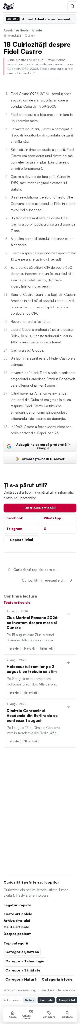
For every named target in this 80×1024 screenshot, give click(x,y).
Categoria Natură (20, 979)
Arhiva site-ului (17, 920)
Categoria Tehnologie (24, 961)
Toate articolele (17, 602)
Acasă (8, 30)
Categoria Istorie (57, 979)
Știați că (46, 648)
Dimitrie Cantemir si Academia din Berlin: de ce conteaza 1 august (32, 715)
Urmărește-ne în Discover (43, 459)
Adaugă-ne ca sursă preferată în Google (43, 446)
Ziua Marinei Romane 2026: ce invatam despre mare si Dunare (32, 622)
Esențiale (46, 1000)
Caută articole (16, 927)
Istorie (37, 30)
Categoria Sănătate (22, 970)
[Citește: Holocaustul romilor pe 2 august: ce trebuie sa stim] (68, 663)
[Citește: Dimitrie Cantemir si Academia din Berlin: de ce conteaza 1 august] (68, 707)
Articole (22, 30)
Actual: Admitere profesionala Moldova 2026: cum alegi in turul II (48, 19)
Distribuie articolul (40, 508)
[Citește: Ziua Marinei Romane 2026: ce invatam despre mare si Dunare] (68, 614)
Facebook (14, 518)
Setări (29, 1000)
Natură (29, 648)
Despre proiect (17, 933)
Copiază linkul (21, 540)
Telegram (14, 529)
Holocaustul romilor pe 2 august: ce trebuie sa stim (32, 669)
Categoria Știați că (22, 952)
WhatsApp (52, 518)
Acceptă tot (67, 1000)
